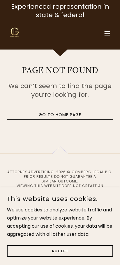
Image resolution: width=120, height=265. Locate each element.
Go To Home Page (60, 115)
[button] (107, 33)
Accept (60, 250)
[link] (14, 33)
